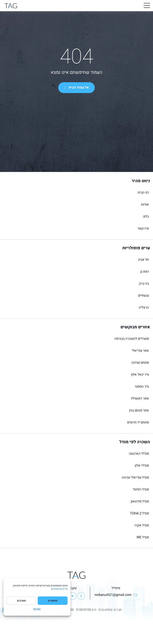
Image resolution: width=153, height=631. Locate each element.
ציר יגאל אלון (140, 374)
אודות (145, 204)
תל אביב (143, 259)
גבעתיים (143, 295)
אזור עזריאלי (140, 350)
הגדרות (36, 609)
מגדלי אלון (142, 465)
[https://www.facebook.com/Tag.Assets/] (81, 596)
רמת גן (144, 271)
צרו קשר (143, 228)
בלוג (146, 216)
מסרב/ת (21, 601)
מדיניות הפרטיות (59, 589)
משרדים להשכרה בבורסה (131, 338)
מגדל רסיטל (141, 489)
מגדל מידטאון (140, 501)
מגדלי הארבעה (139, 453)
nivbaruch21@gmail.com (113, 594)
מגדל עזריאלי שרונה (135, 477)
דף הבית (143, 192)
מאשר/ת (52, 601)
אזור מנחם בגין (139, 410)
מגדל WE (143, 537)
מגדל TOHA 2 (139, 513)
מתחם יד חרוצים (138, 422)
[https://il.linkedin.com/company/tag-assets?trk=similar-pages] (72, 596)
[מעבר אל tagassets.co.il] (11, 5)
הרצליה (144, 307)
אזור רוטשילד (140, 398)
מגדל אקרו (142, 525)
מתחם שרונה (140, 362)
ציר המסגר (142, 386)
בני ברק (144, 283)
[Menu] (147, 5)
